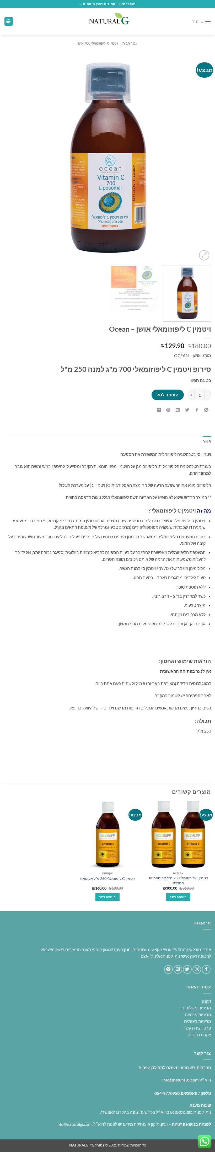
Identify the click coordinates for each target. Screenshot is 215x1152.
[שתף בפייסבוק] (196, 410)
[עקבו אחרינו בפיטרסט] (168, 969)
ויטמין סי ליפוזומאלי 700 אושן (97, 43)
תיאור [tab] (207, 441)
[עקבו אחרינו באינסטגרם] (196, 969)
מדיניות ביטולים (197, 1021)
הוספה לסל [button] (178, 897)
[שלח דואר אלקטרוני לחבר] (178, 410)
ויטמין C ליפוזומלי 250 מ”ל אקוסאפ (107, 878)
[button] (201, 21)
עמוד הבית (130, 43)
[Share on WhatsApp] (206, 410)
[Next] (11, 158)
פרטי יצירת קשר (197, 1027)
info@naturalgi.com (180, 1079)
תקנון (206, 1001)
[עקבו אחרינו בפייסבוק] (206, 969)
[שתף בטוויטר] (187, 410)
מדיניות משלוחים (196, 1007)
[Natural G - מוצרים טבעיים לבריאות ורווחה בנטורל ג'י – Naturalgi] (107, 21)
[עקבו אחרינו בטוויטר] (187, 969)
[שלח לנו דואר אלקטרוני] (178, 969)
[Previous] (200, 158)
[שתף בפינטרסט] (168, 410)
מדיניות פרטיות (198, 1014)
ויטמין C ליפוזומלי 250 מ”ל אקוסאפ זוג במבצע (178, 880)
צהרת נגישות (199, 1034)
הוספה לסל (168, 394)
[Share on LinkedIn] (159, 410)
